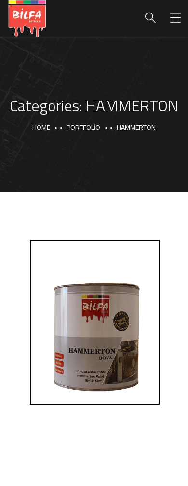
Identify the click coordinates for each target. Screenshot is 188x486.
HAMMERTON (62, 403)
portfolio (83, 127)
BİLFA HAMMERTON (81, 385)
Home (41, 127)
